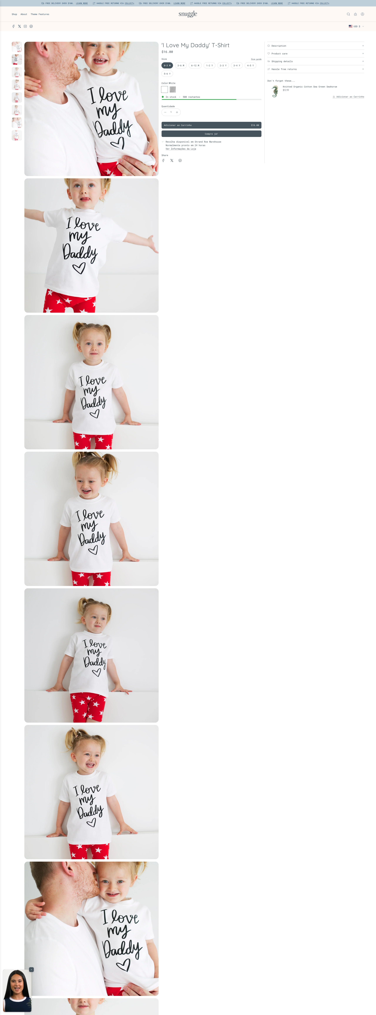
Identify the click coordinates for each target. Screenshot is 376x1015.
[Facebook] (13, 26)
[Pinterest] (31, 26)
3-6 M (181, 65)
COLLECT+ (128, 3)
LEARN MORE (81, 3)
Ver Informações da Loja (181, 148)
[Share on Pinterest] (180, 161)
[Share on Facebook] (163, 161)
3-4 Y (237, 65)
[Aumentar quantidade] (177, 112)
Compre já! (211, 133)
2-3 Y (223, 65)
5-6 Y (167, 73)
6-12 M (195, 65)
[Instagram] (25, 26)
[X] (19, 26)
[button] (17, 991)
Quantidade (168, 106)
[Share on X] (171, 161)
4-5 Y (250, 65)
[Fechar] (31, 969)
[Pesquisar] (348, 14)
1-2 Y (209, 65)
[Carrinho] (355, 14)
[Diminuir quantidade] (165, 112)
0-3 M (167, 65)
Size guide (256, 59)
